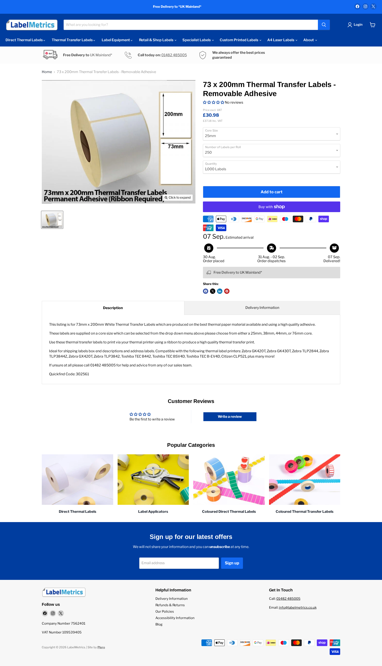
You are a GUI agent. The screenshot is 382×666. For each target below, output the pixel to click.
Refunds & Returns (170, 605)
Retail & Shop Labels (156, 40)
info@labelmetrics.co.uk (298, 608)
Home (47, 72)
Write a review (230, 416)
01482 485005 (174, 55)
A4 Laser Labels (281, 40)
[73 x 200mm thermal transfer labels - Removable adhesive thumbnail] (52, 219)
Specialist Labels (196, 40)
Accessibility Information (175, 618)
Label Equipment (116, 40)
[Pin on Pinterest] (226, 291)
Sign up (232, 563)
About (309, 40)
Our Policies (164, 612)
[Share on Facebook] (205, 291)
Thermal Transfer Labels (72, 40)
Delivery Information (262, 308)
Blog (158, 624)
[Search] (324, 25)
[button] (213, 102)
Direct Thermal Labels (24, 40)
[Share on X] (212, 291)
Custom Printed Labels (239, 40)
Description (113, 308)
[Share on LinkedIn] (219, 291)
